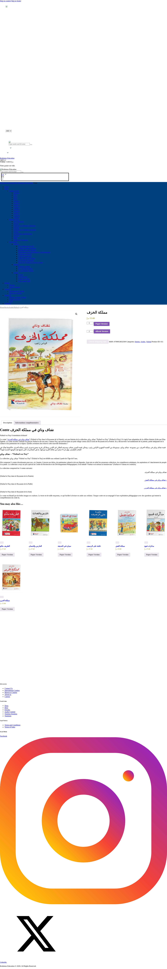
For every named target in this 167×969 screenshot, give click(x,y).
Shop (6, 706)
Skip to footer (16, 1)
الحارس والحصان (35, 546)
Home (2, 307)
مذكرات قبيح (149, 546)
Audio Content (10, 712)
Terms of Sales (10, 727)
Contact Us (9, 688)
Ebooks (7, 710)
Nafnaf (16, 307)
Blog (6, 708)
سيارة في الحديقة (64, 546)
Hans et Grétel (34, 662)
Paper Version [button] (7, 555)
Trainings (8, 716)
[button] (8, 151)
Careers (7, 697)
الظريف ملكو (5, 546)
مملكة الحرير (5, 600)
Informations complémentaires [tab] (27, 423)
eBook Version (102, 331)
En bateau (91, 662)
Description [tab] (7, 423)
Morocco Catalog (11, 692)
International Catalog (12, 690)
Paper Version (102, 324)
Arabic (11, 307)
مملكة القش (120, 546)
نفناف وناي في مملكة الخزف (18, 439)
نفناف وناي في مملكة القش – (155, 480)
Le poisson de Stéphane (67, 662)
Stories (6, 307)
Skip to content (5, 1)
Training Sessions (11, 714)
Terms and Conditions (12, 725)
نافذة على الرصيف (94, 546)
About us (8, 695)
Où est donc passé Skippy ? (10, 662)
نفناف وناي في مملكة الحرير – (155, 488)
